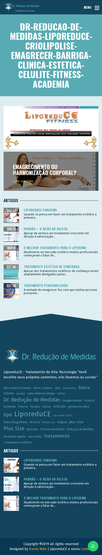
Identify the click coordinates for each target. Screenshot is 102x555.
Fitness (23, 406)
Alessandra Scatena (17, 388)
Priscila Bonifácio (52, 429)
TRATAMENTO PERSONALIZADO (46, 285)
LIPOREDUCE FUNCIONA (40, 209)
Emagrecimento (72, 400)
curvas (61, 393)
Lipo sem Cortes (63, 415)
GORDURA (59, 406)
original (62, 422)
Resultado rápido (15, 436)
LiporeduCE (32, 414)
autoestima (69, 388)
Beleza (84, 387)
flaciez (46, 406)
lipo (8, 414)
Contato (87, 549)
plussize (32, 429)
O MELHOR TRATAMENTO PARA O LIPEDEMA (55, 247)
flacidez (35, 406)
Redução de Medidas (80, 429)
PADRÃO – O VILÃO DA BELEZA (45, 228)
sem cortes (35, 436)
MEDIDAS (35, 422)
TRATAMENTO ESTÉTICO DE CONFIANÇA (51, 266)
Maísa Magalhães (16, 422)
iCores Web (37, 549)
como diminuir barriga (41, 393)
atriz (57, 388)
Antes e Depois (43, 388)
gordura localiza (78, 406)
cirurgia (20, 393)
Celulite (9, 393)
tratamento (57, 436)
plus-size (76, 422)
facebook (10, 406)
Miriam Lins (48, 422)
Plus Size (14, 429)
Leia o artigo (23, 181)
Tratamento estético (18, 442)
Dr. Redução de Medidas (32, 400)
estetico (89, 400)
